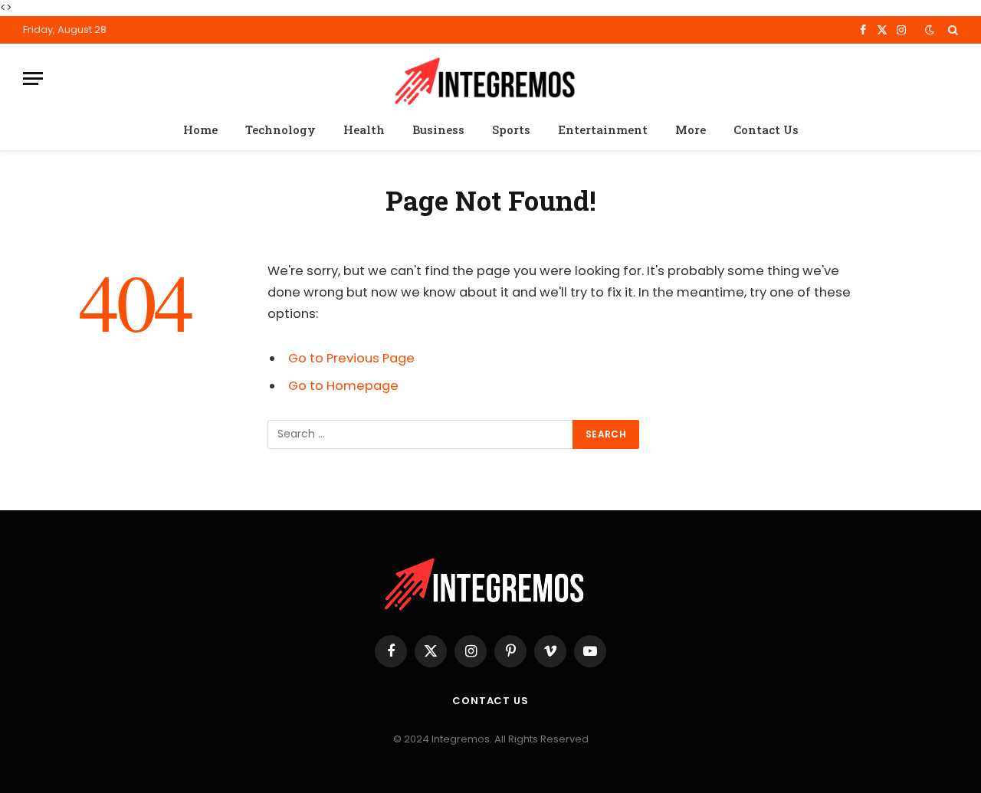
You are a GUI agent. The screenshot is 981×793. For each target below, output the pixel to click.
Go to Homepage (343, 386)
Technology (280, 129)
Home (200, 129)
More (690, 129)
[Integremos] (490, 78)
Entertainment (603, 129)
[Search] (951, 30)
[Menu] (33, 78)
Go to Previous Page (351, 358)
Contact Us (766, 129)
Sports (511, 129)
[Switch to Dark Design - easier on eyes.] (929, 30)
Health (364, 129)
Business (438, 129)
